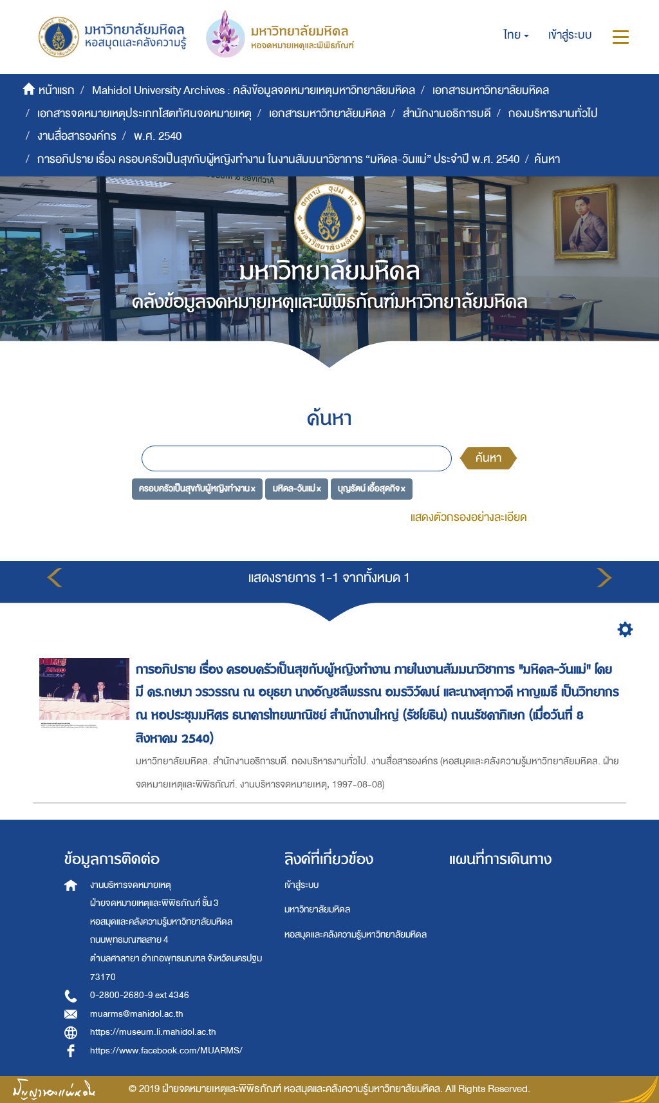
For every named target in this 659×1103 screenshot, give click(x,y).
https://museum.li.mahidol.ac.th (153, 1032)
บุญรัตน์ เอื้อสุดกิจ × (371, 488)
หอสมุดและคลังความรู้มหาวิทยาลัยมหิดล (355, 935)
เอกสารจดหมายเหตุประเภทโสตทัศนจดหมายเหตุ (144, 114)
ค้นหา (488, 458)
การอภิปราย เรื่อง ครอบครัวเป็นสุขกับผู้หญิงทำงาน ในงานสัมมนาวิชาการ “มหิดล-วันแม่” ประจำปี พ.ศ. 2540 (278, 159)
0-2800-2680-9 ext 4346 (139, 995)
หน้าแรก (57, 90)
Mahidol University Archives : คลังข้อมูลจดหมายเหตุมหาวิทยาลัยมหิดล (253, 90)
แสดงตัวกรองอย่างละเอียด (469, 517)
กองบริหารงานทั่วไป (553, 114)
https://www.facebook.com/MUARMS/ (166, 1050)
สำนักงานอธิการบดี (447, 114)
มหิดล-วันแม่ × (297, 488)
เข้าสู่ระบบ (301, 885)
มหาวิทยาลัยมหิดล (317, 909)
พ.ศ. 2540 (157, 136)
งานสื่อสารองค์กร (76, 136)
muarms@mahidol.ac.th (136, 1014)
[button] (516, 35)
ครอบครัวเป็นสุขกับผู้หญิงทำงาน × (197, 488)
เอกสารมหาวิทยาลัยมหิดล (490, 90)
